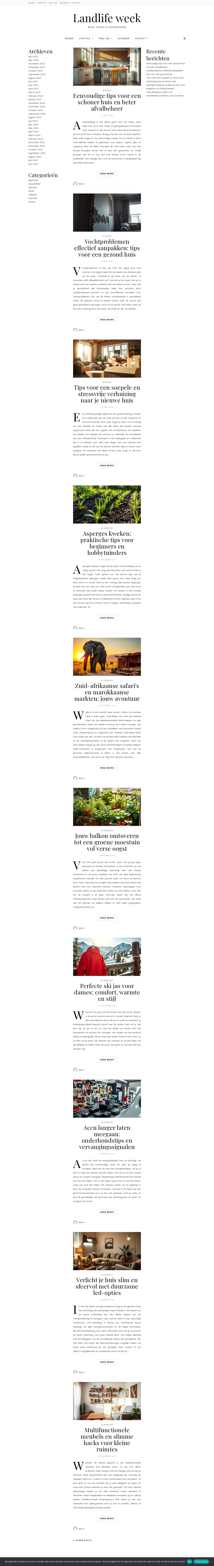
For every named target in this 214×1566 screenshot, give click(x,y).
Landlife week (107, 17)
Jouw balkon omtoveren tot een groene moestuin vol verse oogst (107, 842)
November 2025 (36, 67)
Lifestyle (41, 3)
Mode (31, 190)
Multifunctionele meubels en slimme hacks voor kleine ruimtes (107, 1439)
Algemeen (64, 3)
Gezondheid (34, 183)
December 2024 (36, 102)
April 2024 (33, 131)
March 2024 (34, 135)
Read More (107, 173)
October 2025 (35, 70)
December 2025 (36, 63)
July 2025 (33, 81)
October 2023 (35, 149)
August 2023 (34, 156)
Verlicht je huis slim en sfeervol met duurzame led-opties (107, 1286)
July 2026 (33, 56)
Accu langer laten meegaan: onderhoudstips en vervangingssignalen (107, 1137)
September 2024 (37, 113)
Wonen (31, 3)
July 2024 (33, 120)
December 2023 (36, 142)
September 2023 (37, 153)
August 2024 (34, 117)
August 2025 (34, 77)
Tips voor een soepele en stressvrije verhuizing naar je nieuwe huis (107, 393)
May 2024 (33, 128)
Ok (189, 1561)
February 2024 (35, 138)
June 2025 (33, 85)
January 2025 (34, 99)
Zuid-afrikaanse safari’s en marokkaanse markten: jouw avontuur (107, 692)
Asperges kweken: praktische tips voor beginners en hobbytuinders (107, 542)
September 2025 (37, 74)
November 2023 (36, 145)
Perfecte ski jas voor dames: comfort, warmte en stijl (107, 992)
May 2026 (33, 60)
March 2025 (34, 92)
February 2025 (35, 95)
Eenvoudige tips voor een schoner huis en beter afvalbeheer (107, 102)
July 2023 (33, 160)
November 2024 (36, 106)
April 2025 (33, 88)
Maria (82, 183)
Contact (75, 3)
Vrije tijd (53, 3)
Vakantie (32, 194)
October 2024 (35, 110)
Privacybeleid (201, 1561)
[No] (210, 1561)
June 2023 (33, 163)
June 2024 (33, 124)
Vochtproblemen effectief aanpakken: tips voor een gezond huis (107, 247)
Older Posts (83, 1540)
